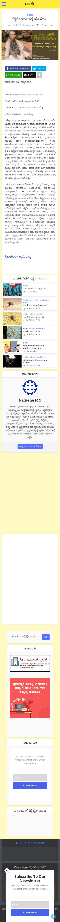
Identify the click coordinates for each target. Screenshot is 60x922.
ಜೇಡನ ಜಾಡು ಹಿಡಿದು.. (38, 314)
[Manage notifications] (53, 916)
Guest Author (31, 351)
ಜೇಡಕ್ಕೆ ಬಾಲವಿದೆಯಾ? (31, 331)
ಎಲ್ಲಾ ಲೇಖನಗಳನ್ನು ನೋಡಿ (30, 446)
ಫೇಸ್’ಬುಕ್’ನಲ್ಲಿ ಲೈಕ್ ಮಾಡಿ (30, 811)
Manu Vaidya (31, 291)
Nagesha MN (33, 25)
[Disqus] (30, 492)
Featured (27, 300)
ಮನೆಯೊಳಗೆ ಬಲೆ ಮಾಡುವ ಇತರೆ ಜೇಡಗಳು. (35, 361)
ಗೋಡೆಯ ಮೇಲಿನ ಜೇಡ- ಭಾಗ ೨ (35, 305)
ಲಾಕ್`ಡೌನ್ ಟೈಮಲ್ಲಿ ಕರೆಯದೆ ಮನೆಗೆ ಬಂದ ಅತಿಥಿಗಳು (34, 347)
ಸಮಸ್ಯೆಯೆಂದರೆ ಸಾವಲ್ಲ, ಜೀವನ (34, 288)
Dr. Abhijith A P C (33, 308)
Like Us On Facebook (30, 843)
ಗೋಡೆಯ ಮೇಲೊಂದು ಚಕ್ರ (33, 317)
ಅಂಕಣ (30, 14)
